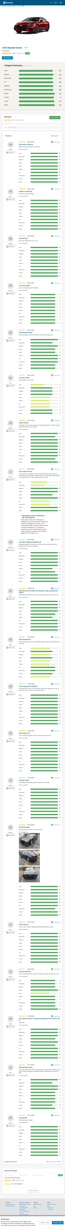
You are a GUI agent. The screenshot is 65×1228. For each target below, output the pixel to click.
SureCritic (3, 6)
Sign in (55, 2)
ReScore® (22, 1206)
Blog (48, 1206)
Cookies (35, 1207)
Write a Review (7, 58)
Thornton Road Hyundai (12, 1178)
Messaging (22, 1209)
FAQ (34, 1206)
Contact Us (50, 1209)
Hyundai (14, 6)
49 (57, 1161)
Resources (50, 1207)
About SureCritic (51, 1204)
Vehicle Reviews (10, 1206)
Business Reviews (10, 1204)
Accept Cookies (58, 1222)
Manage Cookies (45, 1222)
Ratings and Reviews (25, 1204)
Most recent (54, 136)
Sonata (19, 6)
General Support (37, 1204)
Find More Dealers (33, 1190)
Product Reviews (24, 1214)
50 (59, 1161)
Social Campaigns (24, 1211)
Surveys (22, 1213)
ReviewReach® (23, 1207)
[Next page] (60, 1162)
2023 (26, 47)
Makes (9, 6)
